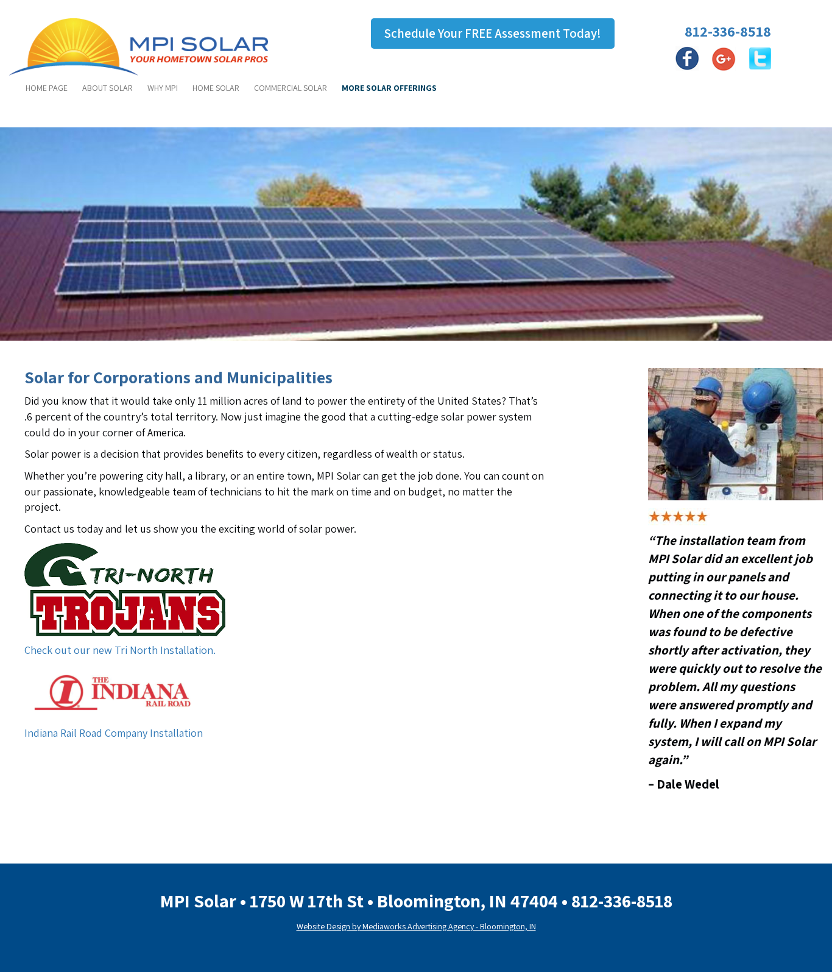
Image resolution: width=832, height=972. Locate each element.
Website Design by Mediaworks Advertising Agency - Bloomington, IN (416, 926)
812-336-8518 (728, 31)
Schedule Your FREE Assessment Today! (492, 33)
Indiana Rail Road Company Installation (113, 733)
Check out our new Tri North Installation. (120, 650)
